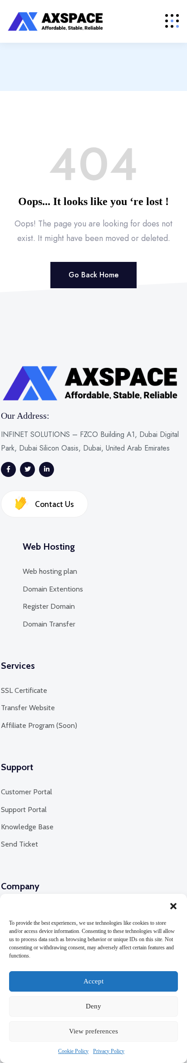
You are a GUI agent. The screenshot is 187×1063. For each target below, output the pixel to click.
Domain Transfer (49, 624)
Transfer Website (28, 707)
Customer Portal (26, 791)
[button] (173, 905)
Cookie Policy (73, 1051)
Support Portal (24, 809)
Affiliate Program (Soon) (39, 725)
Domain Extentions (53, 589)
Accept (93, 981)
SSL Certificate (24, 690)
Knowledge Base (27, 826)
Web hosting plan (50, 571)
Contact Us (53, 504)
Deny (93, 1006)
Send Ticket (19, 844)
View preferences (93, 1031)
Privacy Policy (108, 1051)
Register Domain (49, 606)
